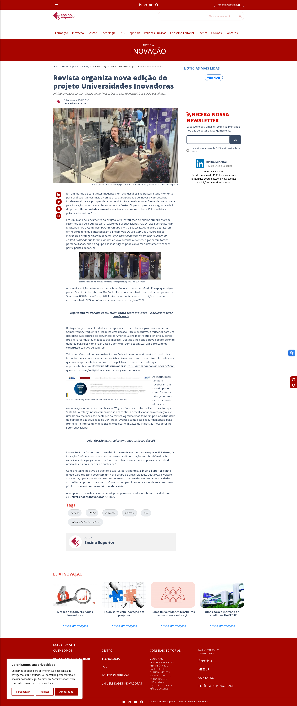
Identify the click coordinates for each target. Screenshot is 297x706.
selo (146, 513)
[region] (44, 679)
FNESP (92, 513)
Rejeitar (44, 691)
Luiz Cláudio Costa (161, 685)
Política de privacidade (216, 686)
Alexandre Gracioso (162, 662)
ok (235, 139)
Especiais (134, 33)
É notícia (205, 661)
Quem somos (62, 650)
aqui (130, 232)
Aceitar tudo (66, 691)
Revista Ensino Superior (71, 659)
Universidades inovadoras (122, 683)
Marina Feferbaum (208, 650)
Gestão (92, 33)
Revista (202, 33)
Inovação (78, 33)
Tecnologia (108, 33)
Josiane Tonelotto (160, 675)
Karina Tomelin (158, 678)
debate (75, 513)
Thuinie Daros (206, 653)
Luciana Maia (157, 682)
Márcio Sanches (159, 688)
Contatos (232, 33)
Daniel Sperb (157, 668)
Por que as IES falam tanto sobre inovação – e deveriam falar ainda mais (131, 314)
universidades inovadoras (85, 522)
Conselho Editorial (182, 33)
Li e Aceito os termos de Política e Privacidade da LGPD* (215, 150)
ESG (122, 33)
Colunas (216, 33)
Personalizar (23, 691)
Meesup (203, 669)
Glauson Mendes (160, 672)
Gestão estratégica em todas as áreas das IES (124, 440)
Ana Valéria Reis (159, 665)
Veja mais (214, 77)
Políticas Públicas (155, 33)
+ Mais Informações (75, 626)
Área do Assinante (227, 4)
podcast (129, 513)
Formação (61, 33)
